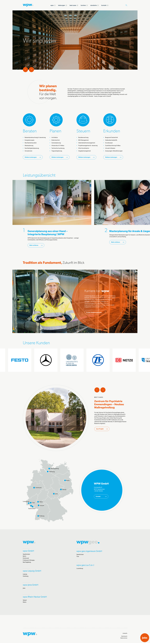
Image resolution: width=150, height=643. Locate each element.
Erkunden (111, 130)
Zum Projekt (99, 429)
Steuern (83, 130)
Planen (55, 130)
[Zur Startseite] (28, 5)
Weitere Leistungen (31, 157)
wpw (52, 5)
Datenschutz (123, 638)
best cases (73, 5)
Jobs (144, 637)
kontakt (103, 5)
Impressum (124, 636)
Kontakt (98, 496)
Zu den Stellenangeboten (94, 312)
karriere (83, 5)
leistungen (61, 5)
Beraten (30, 130)
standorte (93, 5)
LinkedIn (125, 633)
